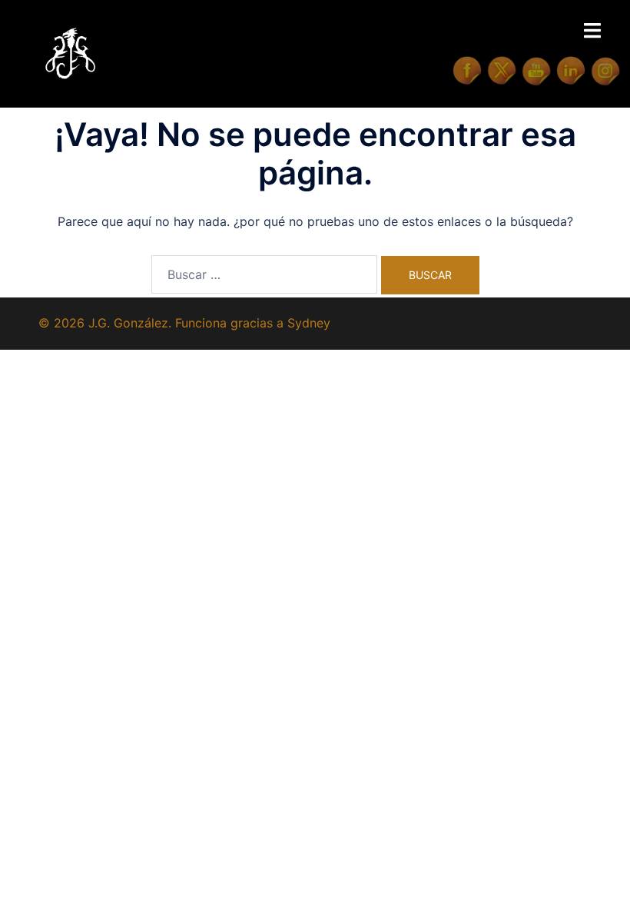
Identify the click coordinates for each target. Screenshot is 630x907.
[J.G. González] (69, 52)
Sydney (308, 323)
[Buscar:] (264, 274)
